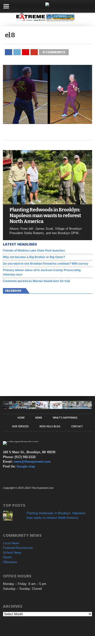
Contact (77, 426)
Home (21, 417)
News (38, 417)
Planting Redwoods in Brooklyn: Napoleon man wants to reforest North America (45, 215)
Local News (11, 543)
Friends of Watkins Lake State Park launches (34, 250)
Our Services (20, 426)
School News (12, 552)
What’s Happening (65, 417)
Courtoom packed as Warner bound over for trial (36, 281)
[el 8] (47, 123)
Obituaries (10, 562)
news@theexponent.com (32, 461)
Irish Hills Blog (49, 426)
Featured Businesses (18, 548)
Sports (7, 557)
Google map (26, 466)
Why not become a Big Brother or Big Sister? (34, 257)
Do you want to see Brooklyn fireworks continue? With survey (45, 263)
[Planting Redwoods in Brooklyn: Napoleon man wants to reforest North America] (47, 203)
